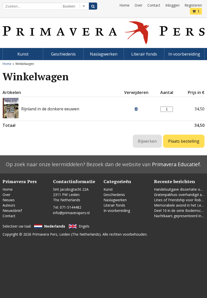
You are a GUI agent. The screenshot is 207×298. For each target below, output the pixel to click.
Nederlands (54, 226)
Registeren (193, 5)
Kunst (23, 54)
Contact (153, 5)
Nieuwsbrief (12, 210)
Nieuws (9, 199)
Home (124, 5)
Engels (84, 226)
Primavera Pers (44, 234)
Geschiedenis (63, 54)
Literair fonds (144, 54)
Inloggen (172, 5)
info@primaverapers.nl (71, 212)
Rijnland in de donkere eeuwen (50, 109)
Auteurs (9, 205)
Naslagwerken (103, 54)
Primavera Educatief (176, 164)
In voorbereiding (184, 54)
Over (138, 5)
